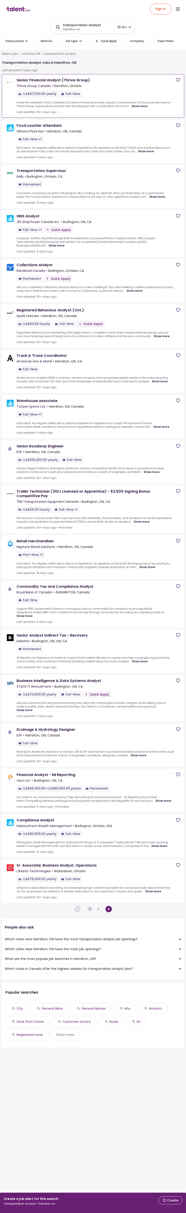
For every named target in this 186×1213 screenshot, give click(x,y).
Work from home (30, 1021)
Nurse (113, 1021)
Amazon (155, 1008)
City (20, 1008)
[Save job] (178, 80)
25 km (122, 27)
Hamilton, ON (31, 53)
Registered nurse (30, 1034)
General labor (52, 1008)
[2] (108, 909)
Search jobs (10, 53)
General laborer (93, 1008)
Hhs (127, 1008)
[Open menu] (178, 9)
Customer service (76, 1021)
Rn (139, 1021)
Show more (139, 106)
